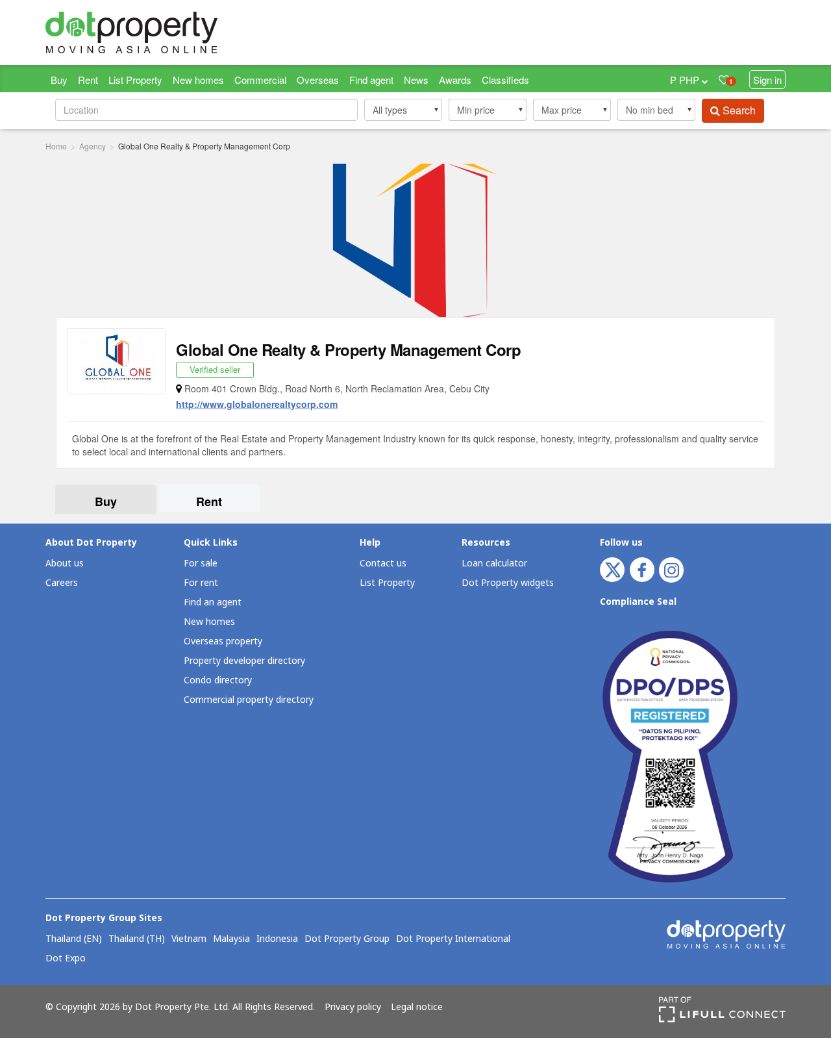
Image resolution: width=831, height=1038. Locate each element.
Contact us (383, 563)
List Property (135, 79)
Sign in (767, 79)
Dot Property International (453, 939)
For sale (200, 563)
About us (64, 563)
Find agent (371, 79)
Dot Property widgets (508, 583)
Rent (88, 79)
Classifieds (505, 79)
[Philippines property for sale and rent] (162, 32)
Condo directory (218, 680)
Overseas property (223, 641)
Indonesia (277, 939)
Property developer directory (244, 661)
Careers (61, 583)
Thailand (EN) (73, 939)
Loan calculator (494, 563)
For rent (201, 583)
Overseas (318, 79)
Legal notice (417, 1007)
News (416, 79)
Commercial (260, 79)
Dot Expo (65, 958)
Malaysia (231, 939)
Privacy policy (353, 1007)
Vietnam (188, 939)
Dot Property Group (347, 939)
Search (738, 110)
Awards (455, 79)
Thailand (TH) (136, 939)
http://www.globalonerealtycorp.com (257, 404)
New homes (198, 79)
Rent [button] (209, 501)
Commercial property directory (249, 700)
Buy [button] (106, 501)
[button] (403, 110)
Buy (59, 79)
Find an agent (213, 602)
